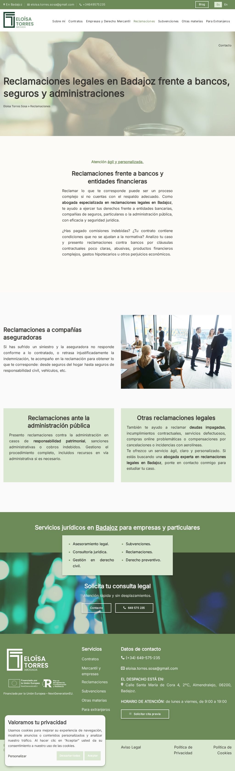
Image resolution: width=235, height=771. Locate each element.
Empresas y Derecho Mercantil (108, 21)
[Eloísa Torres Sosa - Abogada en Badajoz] (18, 20)
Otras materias (192, 21)
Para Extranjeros (218, 21)
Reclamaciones (144, 21)
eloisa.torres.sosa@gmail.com (152, 668)
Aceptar (93, 755)
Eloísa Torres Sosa (15, 106)
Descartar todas (70, 755)
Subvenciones (168, 21)
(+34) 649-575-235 (143, 657)
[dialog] (55, 740)
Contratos (75, 21)
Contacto (225, 45)
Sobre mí (58, 21)
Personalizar (17, 756)
